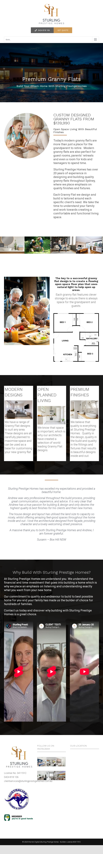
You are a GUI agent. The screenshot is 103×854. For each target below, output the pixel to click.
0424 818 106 (11, 761)
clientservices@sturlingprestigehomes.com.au (28, 765)
